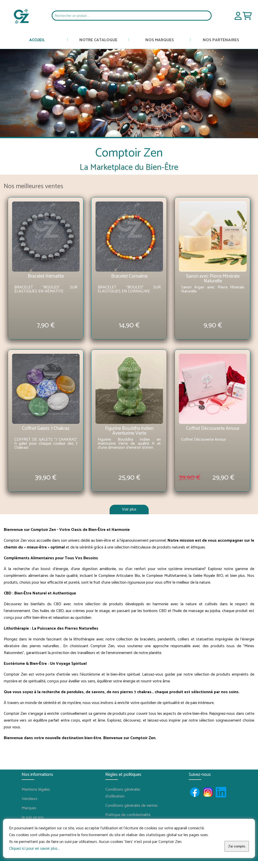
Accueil (37, 40)
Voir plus (129, 509)
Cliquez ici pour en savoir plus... (34, 848)
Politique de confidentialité (127, 815)
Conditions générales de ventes (129, 805)
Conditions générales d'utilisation (122, 793)
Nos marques (159, 40)
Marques (29, 808)
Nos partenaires (221, 40)
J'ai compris (236, 846)
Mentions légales (36, 789)
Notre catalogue (98, 40)
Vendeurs (30, 798)
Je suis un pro (33, 817)
